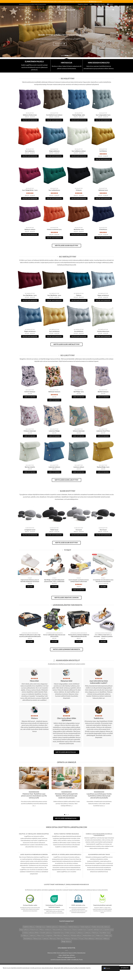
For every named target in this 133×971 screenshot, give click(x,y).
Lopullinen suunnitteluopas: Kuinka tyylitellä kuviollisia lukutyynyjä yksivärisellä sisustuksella (99, 796)
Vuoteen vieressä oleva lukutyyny (100, 926)
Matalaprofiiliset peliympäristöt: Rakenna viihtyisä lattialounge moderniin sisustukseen (66, 796)
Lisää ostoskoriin (29, 396)
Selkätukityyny (63, 926)
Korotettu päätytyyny (46, 932)
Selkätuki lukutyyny (74, 926)
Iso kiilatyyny (103, 151)
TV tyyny (81, 938)
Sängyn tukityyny (24, 929)
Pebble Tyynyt (54, 529)
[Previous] (5, 30)
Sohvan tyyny (67, 929)
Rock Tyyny (60, 938)
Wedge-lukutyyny (66, 941)
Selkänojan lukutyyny (54, 391)
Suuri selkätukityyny (54, 190)
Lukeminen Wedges (54, 431)
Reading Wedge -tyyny (103, 467)
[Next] (128, 30)
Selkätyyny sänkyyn (30, 229)
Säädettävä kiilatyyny (29, 926)
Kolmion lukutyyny (30, 391)
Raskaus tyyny (37, 938)
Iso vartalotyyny (78, 331)
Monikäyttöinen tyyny (89, 935)
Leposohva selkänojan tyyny (95, 929)
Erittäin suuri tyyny (70, 932)
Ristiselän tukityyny (76, 935)
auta (91, 4)
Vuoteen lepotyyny (85, 926)
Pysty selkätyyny (89, 938)
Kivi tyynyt (79, 529)
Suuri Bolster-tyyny (105, 932)
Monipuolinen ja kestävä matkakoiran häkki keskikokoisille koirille (78, 635)
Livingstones (49, 935)
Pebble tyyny (99, 935)
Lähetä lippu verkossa (68, 955)
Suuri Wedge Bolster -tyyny (30, 190)
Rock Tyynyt (103, 529)
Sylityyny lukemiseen (79, 431)
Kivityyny (67, 938)
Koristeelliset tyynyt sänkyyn (54, 115)
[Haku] (19, 9)
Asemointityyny (28, 938)
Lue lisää (30, 586)
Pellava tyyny (40, 935)
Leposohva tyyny (108, 929)
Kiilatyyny (79, 190)
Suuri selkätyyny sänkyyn (79, 151)
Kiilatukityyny (103, 229)
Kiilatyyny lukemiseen (30, 431)
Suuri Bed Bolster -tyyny (30, 295)
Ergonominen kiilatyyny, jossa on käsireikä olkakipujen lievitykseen (30, 580)
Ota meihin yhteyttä (99, 4)
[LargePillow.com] (66, 9)
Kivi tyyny (74, 938)
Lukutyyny (45, 938)
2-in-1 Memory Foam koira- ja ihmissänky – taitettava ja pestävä (103, 635)
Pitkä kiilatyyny (58, 935)
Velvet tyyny (99, 938)
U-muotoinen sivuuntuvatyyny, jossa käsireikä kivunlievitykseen (103, 580)
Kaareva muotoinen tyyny (79, 929)
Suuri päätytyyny (30, 151)
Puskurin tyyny (34, 929)
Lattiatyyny (80, 932)
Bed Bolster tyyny (79, 229)
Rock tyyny (53, 938)
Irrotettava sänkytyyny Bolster (31, 932)
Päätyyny (78, 295)
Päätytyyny (95, 932)
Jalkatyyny (33, 935)
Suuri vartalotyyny (54, 331)
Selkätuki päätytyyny (52, 926)
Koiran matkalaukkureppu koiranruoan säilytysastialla (54, 635)
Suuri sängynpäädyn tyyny (103, 115)
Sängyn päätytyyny (54, 151)
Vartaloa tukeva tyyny (103, 331)
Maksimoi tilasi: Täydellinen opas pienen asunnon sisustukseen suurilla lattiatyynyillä (34, 796)
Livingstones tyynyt (30, 529)
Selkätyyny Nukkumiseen (30, 115)
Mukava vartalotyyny (45, 929)
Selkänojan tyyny (103, 190)
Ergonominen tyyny (59, 932)
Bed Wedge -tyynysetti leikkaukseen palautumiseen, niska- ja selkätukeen (54, 580)
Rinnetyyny (67, 935)
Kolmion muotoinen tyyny (54, 229)
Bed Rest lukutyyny (103, 391)
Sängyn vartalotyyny (103, 295)
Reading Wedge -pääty (78, 115)
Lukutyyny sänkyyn (78, 467)
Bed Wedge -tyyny (79, 391)
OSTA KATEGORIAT (25, 9)
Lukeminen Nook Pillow (103, 431)
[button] (100, 9)
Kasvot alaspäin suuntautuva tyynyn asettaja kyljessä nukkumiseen (79, 580)
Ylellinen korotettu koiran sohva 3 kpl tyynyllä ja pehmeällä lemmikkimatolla (30, 635)
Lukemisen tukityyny (54, 467)
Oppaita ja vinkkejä (83, 4)
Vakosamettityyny (57, 929)
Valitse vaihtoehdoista (29, 120)
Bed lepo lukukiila (30, 467)
